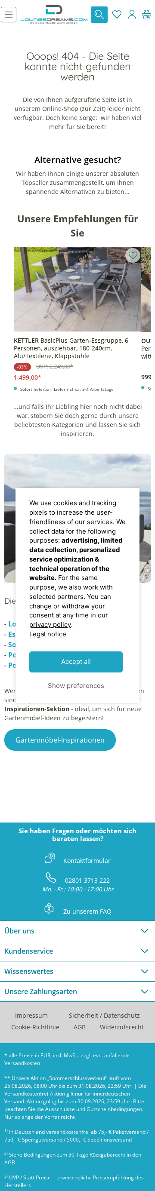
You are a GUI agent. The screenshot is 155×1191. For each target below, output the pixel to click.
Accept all (76, 662)
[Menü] (8, 14)
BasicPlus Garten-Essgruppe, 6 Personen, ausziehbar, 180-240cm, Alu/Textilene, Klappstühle (71, 348)
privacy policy (50, 624)
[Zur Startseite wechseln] (54, 14)
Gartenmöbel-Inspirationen (60, 740)
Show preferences (76, 685)
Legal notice (47, 634)
